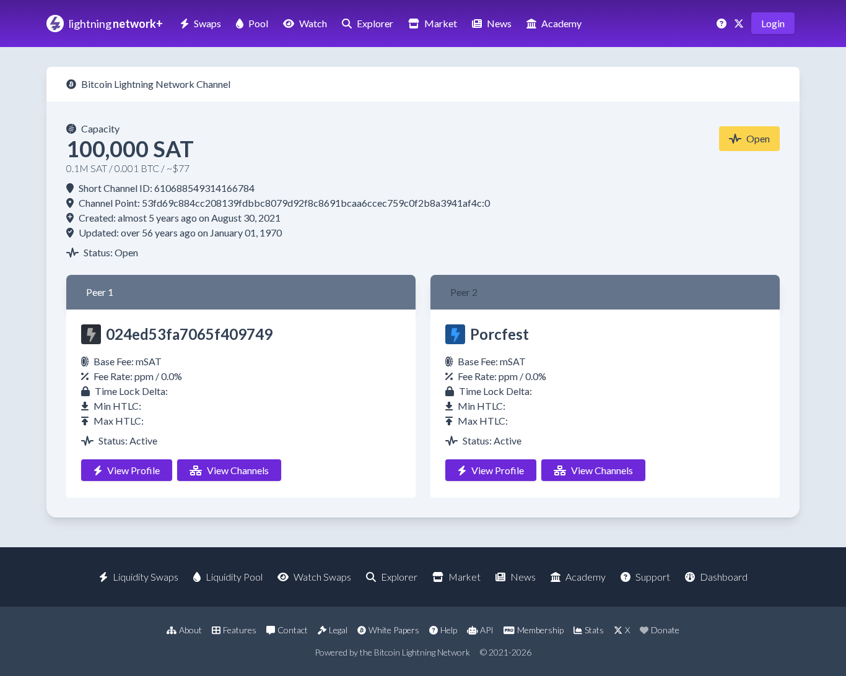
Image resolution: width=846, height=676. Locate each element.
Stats (594, 630)
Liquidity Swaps (145, 577)
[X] (740, 23)
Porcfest (499, 334)
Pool (258, 23)
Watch (313, 23)
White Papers (393, 630)
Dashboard (724, 577)
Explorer (375, 23)
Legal (338, 630)
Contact (292, 630)
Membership (540, 630)
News (499, 23)
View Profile (133, 470)
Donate (665, 630)
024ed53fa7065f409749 (189, 334)
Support (652, 577)
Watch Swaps (322, 577)
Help (448, 630)
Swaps (207, 23)
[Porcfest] (455, 334)
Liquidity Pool (234, 577)
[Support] (723, 23)
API (487, 630)
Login (773, 23)
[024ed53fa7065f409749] (91, 334)
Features (239, 630)
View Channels (238, 470)
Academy (561, 23)
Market (440, 23)
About (190, 630)
